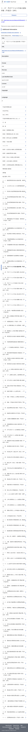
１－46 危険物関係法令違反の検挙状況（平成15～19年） (13, 425)
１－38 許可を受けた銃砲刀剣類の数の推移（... (13, 381)
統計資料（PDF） (7, 176)
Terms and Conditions (7, 727)
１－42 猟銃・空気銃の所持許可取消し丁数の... (13, 403)
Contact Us (23, 727)
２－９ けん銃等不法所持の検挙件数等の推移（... (14, 564)
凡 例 (4, 122)
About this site (9, 725)
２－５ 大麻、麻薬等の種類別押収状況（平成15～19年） (14, 542)
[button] (26, 2)
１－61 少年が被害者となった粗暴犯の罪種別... (13, 505)
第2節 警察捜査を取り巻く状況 (10, 134)
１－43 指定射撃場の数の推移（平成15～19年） (14, 408)
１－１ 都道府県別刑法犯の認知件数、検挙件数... (14, 181)
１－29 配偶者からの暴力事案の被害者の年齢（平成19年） (13, 331)
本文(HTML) (5, 110)
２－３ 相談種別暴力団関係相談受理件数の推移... (14, 531)
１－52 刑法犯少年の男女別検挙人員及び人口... (13, 458)
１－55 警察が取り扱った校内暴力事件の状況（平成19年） (13, 474)
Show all (21, 35)
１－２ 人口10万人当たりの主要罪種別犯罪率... (13, 186)
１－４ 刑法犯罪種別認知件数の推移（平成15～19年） (13, 197)
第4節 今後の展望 (7, 141)
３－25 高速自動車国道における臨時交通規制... (13, 712)
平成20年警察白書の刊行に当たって (11, 118)
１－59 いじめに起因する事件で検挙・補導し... (13, 494)
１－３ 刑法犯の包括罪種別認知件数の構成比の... (14, 192)
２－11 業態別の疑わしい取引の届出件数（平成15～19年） (14, 575)
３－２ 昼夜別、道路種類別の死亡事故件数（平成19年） (13, 586)
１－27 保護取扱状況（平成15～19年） (13, 321)
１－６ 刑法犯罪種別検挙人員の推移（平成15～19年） (13, 208)
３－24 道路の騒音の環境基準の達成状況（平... (13, 707)
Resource (14, 15)
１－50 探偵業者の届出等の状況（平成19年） (13, 447)
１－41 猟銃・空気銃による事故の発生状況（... (13, 397)
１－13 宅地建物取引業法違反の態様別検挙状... (13, 245)
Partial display (15, 35)
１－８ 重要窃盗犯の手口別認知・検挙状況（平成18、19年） (13, 219)
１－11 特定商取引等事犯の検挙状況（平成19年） (13, 234)
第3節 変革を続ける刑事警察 (10, 137)
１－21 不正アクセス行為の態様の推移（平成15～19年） (13, 289)
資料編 (4, 172)
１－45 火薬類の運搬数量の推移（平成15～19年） (14, 419)
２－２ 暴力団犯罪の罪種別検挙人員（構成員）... (13, 526)
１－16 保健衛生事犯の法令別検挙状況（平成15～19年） (13, 262)
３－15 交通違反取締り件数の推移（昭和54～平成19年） (14, 657)
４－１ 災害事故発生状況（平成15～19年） (14, 717)
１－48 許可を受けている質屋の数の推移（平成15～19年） (13, 436)
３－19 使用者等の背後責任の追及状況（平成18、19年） (13, 679)
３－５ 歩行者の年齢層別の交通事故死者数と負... (14, 603)
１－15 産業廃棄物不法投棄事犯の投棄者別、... (13, 256)
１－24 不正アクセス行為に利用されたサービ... (13, 305)
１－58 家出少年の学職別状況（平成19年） (14, 490)
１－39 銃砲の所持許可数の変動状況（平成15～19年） (13, 386)
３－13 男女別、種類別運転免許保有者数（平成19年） (13, 647)
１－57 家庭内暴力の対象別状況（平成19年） (13, 485)
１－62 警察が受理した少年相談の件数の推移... (13, 511)
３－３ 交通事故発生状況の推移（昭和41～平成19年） (13, 592)
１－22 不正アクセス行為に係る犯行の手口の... (13, 295)
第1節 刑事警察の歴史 (8, 130)
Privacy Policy (16, 727)
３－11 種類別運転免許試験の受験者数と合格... (13, 636)
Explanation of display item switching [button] (10, 32)
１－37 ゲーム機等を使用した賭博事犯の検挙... (13, 375)
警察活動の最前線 (7, 168)
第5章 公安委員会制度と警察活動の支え (13, 165)
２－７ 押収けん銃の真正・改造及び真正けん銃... (14, 553)
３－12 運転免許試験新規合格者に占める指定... (13, 641)
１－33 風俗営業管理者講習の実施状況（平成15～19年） (13, 353)
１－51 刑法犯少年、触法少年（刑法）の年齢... (13, 452)
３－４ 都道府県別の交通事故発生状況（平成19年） (14, 597)
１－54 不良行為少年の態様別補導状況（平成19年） (13, 469)
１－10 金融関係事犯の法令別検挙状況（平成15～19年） (13, 229)
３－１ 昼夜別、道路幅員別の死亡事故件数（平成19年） (13, 581)
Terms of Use (16, 725)
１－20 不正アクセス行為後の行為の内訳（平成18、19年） (13, 284)
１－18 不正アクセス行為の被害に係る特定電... (13, 273)
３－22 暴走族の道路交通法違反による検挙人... (13, 696)
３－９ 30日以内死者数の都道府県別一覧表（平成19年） (13, 625)
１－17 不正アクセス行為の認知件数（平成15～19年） (13, 267)
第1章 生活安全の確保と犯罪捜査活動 (12, 149)
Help (21, 725)
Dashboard (11, 728)
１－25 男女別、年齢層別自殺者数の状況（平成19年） (13, 311)
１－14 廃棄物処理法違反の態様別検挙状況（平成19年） (13, 251)
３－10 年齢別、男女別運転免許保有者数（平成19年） (13, 630)
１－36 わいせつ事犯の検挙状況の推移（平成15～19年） (13, 370)
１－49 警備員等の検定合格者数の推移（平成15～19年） (13, 441)
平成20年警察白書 (7, 107)
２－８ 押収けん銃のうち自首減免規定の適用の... (14, 559)
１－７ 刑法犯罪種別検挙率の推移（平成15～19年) (13, 214)
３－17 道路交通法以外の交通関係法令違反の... (13, 668)
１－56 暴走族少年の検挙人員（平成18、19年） (14, 480)
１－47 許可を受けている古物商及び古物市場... (13, 430)
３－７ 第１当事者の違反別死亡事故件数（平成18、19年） (14, 614)
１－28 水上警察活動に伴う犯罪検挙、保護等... (13, 326)
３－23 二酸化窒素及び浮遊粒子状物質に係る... (13, 701)
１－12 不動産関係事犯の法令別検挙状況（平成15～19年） (13, 240)
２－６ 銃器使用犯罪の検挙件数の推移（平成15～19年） (14, 548)
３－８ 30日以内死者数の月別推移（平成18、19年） (13, 619)
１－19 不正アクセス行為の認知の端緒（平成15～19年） (13, 278)
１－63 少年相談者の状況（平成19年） (12, 516)
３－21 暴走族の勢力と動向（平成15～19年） (13, 690)
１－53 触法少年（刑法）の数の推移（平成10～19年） (13, 463)
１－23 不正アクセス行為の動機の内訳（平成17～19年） (13, 300)
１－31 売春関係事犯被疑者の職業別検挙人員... (13, 342)
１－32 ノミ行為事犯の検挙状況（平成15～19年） (14, 348)
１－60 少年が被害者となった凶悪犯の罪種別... (13, 500)
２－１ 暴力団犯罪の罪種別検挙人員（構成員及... (14, 520)
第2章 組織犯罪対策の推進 (9, 153)
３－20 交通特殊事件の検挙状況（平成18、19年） (14, 685)
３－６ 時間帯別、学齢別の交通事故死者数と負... (14, 608)
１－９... (5, 224)
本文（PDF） (6, 114)
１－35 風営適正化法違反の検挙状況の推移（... (13, 364)
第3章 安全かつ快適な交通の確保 (11, 157)
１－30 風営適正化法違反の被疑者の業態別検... (13, 337)
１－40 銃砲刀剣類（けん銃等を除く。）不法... (13, 392)
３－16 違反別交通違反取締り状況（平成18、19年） (13, 663)
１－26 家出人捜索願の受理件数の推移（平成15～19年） (13, 316)
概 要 (4, 126)
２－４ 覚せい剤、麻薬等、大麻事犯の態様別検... (14, 537)
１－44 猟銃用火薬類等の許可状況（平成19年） (14, 414)
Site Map (17, 728)
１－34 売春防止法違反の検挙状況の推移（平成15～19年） (13, 359)
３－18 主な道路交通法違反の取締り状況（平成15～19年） (13, 674)
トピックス (5, 145)
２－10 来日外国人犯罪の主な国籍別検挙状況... (13, 570)
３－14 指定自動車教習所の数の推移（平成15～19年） (13, 652)
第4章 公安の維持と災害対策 (10, 161)
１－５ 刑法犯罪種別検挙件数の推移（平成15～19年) (13, 203)
